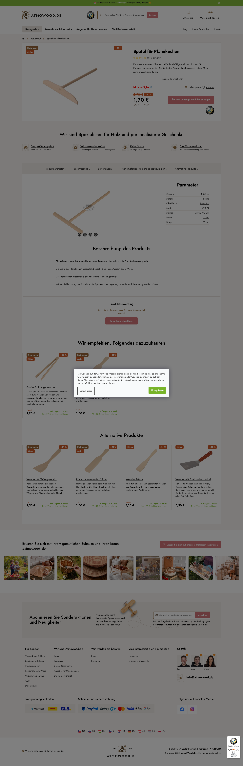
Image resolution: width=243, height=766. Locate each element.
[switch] (233, 755)
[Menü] (238, 738)
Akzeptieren (157, 390)
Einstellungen (86, 390)
